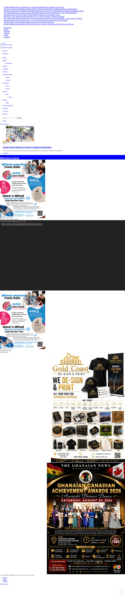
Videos (10, 97)
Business (5, 68)
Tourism (8, 88)
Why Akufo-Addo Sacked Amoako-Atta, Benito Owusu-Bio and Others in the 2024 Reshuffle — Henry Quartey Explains (43, 18)
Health (7, 85)
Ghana (5, 100)
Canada (5, 111)
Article (5, 71)
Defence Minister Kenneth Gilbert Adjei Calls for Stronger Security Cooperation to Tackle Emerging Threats (39, 24)
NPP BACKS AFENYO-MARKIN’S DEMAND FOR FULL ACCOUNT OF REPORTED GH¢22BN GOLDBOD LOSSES (44, 11)
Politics (7, 102)
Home (4, 57)
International (7, 74)
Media (5, 60)
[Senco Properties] (4, 124)
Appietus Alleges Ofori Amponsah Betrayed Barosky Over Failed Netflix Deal (29, 22)
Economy (8, 80)
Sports (5, 66)
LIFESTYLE (6, 83)
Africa (7, 94)
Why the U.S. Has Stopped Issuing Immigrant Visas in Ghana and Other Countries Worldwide (34, 16)
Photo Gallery (8, 105)
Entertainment (9, 63)
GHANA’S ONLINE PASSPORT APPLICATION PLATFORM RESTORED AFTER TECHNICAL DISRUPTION (40, 9)
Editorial (8, 77)
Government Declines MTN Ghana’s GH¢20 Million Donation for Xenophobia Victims (32, 15)
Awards (5, 108)
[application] (62, 255)
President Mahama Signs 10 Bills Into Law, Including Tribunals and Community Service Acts (34, 7)
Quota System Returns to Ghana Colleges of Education (27, 147)
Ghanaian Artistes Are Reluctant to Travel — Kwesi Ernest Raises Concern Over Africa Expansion (35, 20)
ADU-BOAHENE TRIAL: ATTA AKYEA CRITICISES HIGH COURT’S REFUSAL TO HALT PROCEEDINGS (40, 13)
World (5, 91)
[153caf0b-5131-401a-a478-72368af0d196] (86, 573)
